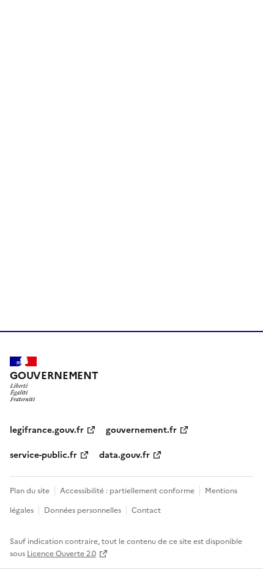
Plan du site (30, 490)
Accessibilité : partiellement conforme (127, 490)
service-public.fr (43, 454)
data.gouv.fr (124, 454)
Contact (146, 509)
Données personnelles (82, 509)
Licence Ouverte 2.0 (61, 553)
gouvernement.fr (141, 429)
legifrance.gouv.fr (47, 429)
